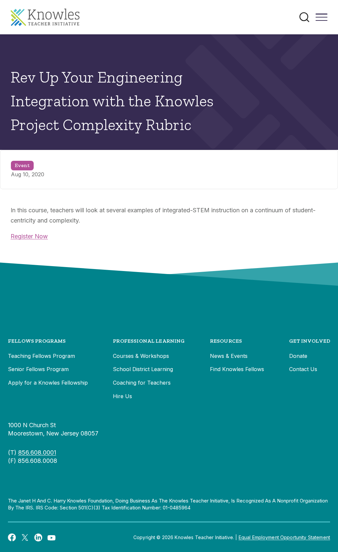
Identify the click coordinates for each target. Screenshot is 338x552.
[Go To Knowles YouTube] (51, 537)
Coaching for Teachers (142, 382)
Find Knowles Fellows (237, 369)
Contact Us (303, 369)
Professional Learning (149, 341)
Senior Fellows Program (38, 369)
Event (22, 165)
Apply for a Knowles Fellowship (48, 382)
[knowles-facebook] (12, 537)
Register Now (29, 236)
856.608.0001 (37, 452)
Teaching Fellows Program (41, 356)
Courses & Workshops (141, 356)
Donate (298, 356)
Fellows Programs (37, 341)
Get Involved (309, 341)
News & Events (229, 356)
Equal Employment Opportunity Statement (284, 537)
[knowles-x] (25, 537)
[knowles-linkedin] (38, 537)
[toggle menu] (321, 19)
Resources (226, 341)
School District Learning (143, 369)
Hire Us (122, 396)
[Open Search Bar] (304, 17)
